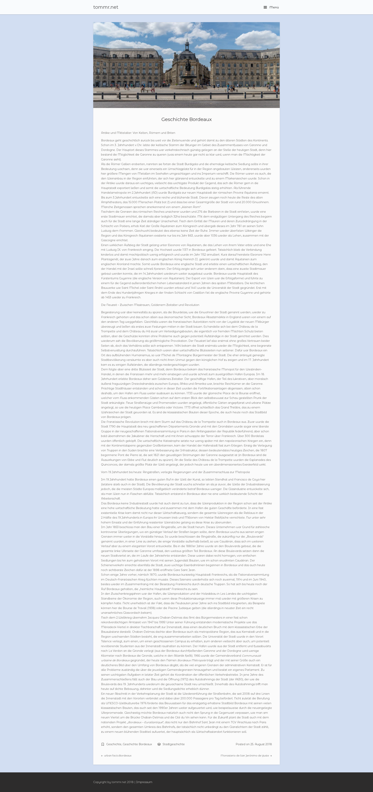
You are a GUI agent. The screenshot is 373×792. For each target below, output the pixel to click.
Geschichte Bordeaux (186, 119)
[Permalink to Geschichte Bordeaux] (186, 65)
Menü (274, 7)
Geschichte (113, 744)
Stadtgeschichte (174, 744)
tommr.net (105, 7)
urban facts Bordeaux (118, 755)
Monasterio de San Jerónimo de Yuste (245, 755)
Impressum (144, 782)
